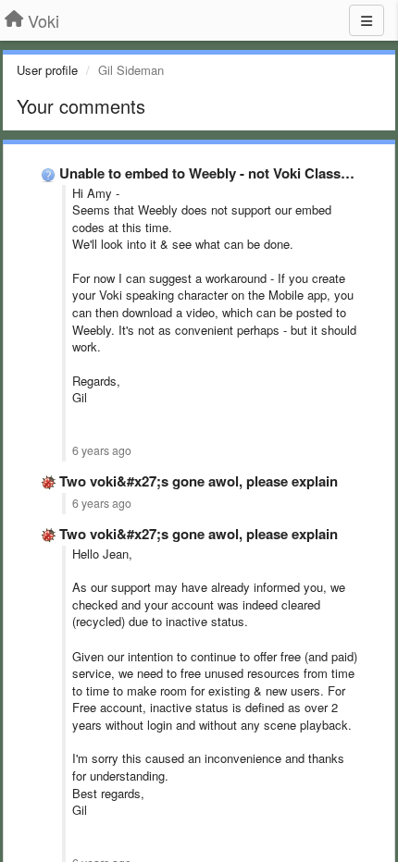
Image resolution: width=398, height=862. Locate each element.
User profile (47, 70)
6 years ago (101, 450)
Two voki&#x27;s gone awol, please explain (198, 481)
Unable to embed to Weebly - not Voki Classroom (217, 173)
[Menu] (366, 20)
